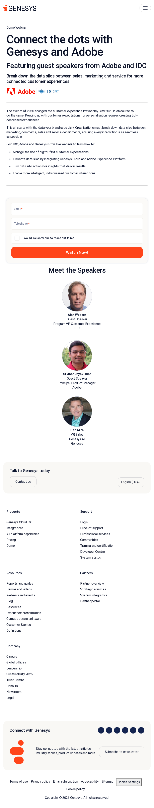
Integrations (14, 528)
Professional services (95, 534)
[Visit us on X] (117, 730)
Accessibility (90, 781)
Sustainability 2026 (19, 674)
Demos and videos (19, 589)
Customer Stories (18, 625)
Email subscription (65, 781)
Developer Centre (92, 552)
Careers (11, 656)
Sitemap (107, 781)
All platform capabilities (22, 534)
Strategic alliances (93, 589)
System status (90, 557)
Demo (10, 546)
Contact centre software (23, 619)
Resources (13, 607)
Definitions (13, 630)
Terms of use (18, 781)
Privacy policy (40, 781)
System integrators (93, 595)
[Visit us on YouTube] (133, 730)
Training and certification (97, 546)
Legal (10, 698)
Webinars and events (20, 595)
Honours (12, 686)
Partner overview (92, 583)
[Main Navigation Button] (145, 8)
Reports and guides (19, 583)
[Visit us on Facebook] (125, 730)
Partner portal (90, 601)
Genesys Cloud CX (18, 522)
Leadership (13, 668)
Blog (9, 601)
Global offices (16, 662)
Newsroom (13, 692)
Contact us (23, 481)
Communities (89, 540)
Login (84, 522)
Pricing (11, 540)
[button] (77, 252)
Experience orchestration (23, 613)
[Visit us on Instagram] (109, 730)
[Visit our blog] (141, 730)
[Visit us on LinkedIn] (101, 730)
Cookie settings (129, 782)
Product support (91, 528)
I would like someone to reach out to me (48, 238)
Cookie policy (75, 789)
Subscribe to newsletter (122, 752)
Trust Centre (15, 680)
